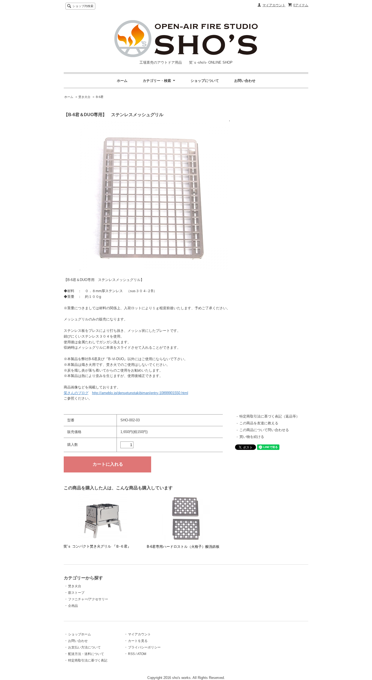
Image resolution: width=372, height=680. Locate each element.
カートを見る (138, 641)
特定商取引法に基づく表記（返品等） (269, 416)
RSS (131, 654)
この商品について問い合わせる (264, 430)
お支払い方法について (84, 647)
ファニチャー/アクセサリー (88, 599)
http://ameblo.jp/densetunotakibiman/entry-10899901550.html (140, 393)
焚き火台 (84, 96)
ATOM (141, 654)
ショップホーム (79, 634)
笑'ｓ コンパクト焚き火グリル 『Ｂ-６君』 (97, 546)
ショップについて (205, 81)
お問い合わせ (244, 81)
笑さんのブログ (76, 393)
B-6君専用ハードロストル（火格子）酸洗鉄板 (183, 547)
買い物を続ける (251, 437)
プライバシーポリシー (144, 647)
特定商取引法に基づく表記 (87, 660)
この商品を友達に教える (258, 423)
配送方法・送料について (86, 654)
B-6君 (99, 96)
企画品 (73, 606)
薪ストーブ (76, 593)
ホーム (122, 81)
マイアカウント (274, 5)
